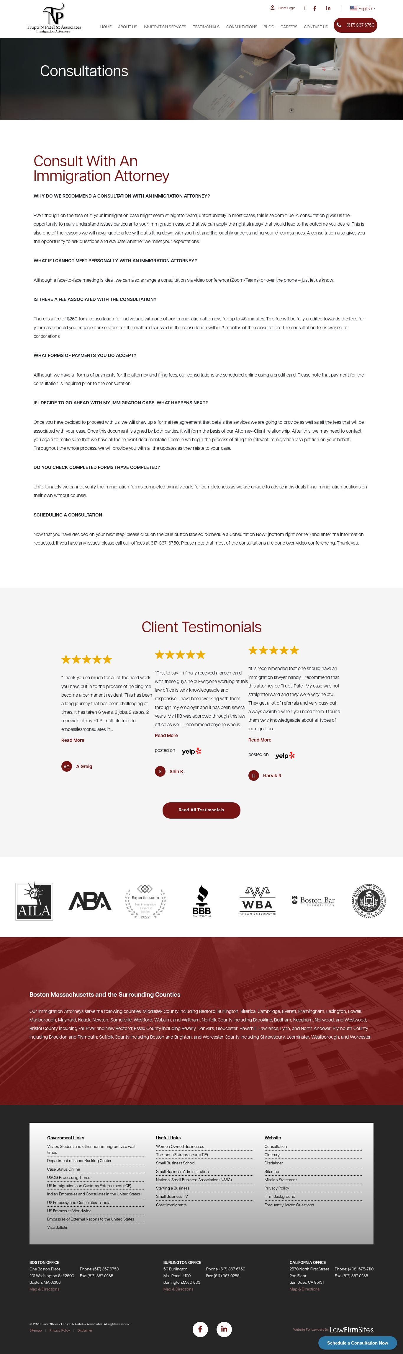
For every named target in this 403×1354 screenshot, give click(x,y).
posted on (165, 750)
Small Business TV (172, 1196)
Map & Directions (44, 1288)
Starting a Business (172, 1187)
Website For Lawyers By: (311, 1329)
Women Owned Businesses (180, 1146)
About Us (127, 26)
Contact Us (316, 26)
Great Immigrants (171, 1204)
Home (106, 26)
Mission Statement (281, 1179)
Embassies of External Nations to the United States (90, 1218)
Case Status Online (63, 1168)
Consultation (276, 1146)
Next (373, 713)
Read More (72, 740)
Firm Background (280, 1196)
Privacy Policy (277, 1187)
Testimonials (206, 26)
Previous (29, 713)
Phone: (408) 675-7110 (354, 1268)
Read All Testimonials (201, 809)
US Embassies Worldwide (69, 1210)
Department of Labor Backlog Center (79, 1160)
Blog (269, 26)
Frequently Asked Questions (289, 1204)
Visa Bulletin (57, 1227)
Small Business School (175, 1162)
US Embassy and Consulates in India (78, 1202)
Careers (289, 26)
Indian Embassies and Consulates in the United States (93, 1193)
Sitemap (272, 1171)
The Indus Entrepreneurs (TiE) (182, 1154)
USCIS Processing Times (68, 1177)
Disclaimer (274, 1162)
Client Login (287, 8)
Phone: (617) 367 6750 (99, 1268)
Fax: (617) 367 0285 (96, 1275)
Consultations (241, 26)
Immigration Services (165, 26)
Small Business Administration (182, 1171)
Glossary (272, 1154)
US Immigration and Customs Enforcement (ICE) (89, 1185)
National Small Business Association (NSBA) (194, 1179)
